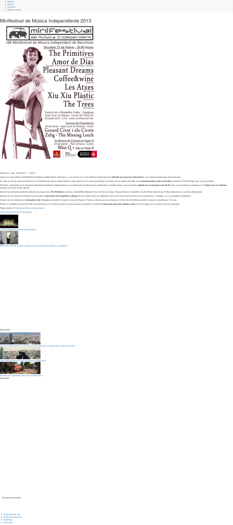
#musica (28, 212)
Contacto (11, 7)
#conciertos (19, 212)
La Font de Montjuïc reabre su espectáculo (18, 229)
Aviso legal (8, 522)
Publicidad (7, 519)
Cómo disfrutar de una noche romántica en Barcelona (23, 360)
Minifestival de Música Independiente (28, 208)
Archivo (11, 1)
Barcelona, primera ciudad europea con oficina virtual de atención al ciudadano (34, 245)
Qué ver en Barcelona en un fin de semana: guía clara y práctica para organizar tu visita (37, 345)
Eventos (10, 212)
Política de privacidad (12, 517)
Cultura (3, 212)
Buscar (10, 4)
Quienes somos (14, 9)
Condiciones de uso (11, 514)
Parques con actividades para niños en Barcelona (21, 375)
